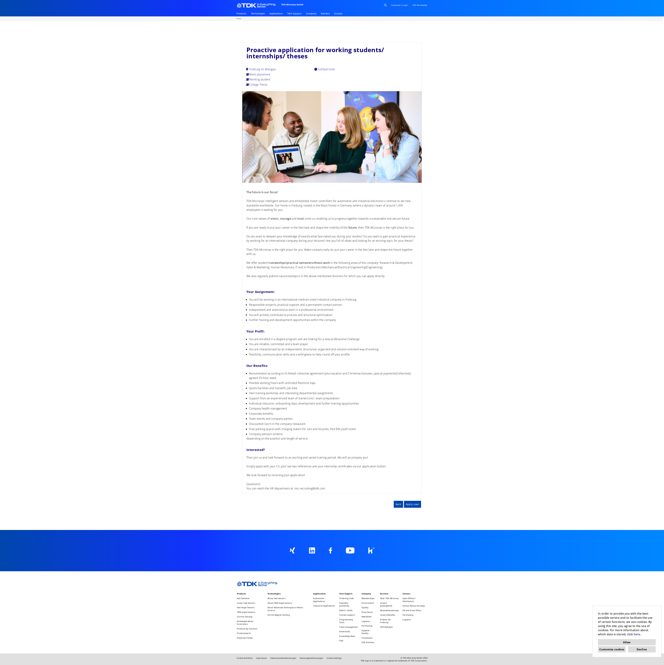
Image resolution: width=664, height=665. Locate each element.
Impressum (261, 658)
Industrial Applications (324, 605)
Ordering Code (346, 598)
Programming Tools (346, 621)
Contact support (347, 615)
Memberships (368, 598)
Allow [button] (627, 642)
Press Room (367, 612)
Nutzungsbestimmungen (311, 658)
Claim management (348, 627)
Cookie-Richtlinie (245, 658)
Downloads (344, 631)
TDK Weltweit (386, 627)
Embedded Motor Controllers (245, 622)
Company (311, 13)
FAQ (341, 640)
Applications (276, 13)
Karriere (325, 13)
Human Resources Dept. (414, 605)
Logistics (366, 621)
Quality (365, 607)
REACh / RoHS (345, 610)
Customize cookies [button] (611, 649)
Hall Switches (243, 598)
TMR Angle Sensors (246, 612)
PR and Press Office (412, 610)
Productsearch (244, 633)
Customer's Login (399, 5)
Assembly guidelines (344, 604)
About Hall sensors (276, 598)
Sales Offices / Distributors (409, 600)
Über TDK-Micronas (389, 598)
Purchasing (367, 625)
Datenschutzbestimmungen (283, 658)
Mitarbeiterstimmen (389, 610)
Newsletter (367, 616)
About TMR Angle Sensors (280, 603)
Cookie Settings (334, 658)
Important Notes (245, 638)
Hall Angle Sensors (246, 607)
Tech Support (294, 13)
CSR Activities (368, 642)
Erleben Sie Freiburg (385, 621)
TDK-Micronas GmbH (292, 4)
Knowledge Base (347, 636)
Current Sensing (244, 616)
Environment (368, 603)
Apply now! (412, 504)
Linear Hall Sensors (246, 603)
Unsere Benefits (387, 615)
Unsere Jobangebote (386, 604)
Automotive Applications (319, 600)
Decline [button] (642, 649)
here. (637, 634)
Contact (338, 13)
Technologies (258, 13)
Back (398, 504)
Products (241, 13)
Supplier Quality (366, 632)
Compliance (367, 638)
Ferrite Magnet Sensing (279, 615)
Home (239, 18)
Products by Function (247, 628)
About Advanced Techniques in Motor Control (285, 609)
